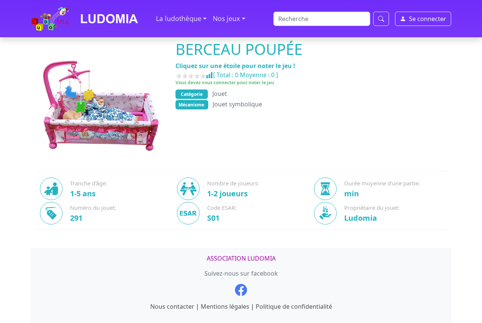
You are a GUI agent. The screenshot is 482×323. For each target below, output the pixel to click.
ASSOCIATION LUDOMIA (241, 258)
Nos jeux (226, 18)
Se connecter (427, 19)
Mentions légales (225, 306)
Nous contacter (172, 306)
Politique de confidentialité (294, 306)
